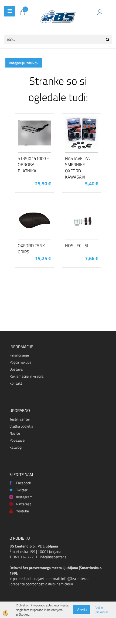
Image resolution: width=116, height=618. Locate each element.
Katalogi (15, 447)
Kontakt (15, 383)
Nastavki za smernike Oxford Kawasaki (77, 167)
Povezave (17, 440)
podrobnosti (35, 584)
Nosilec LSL (77, 245)
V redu (82, 609)
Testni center (19, 419)
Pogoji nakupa (20, 362)
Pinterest (23, 504)
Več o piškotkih (101, 609)
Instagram (24, 497)
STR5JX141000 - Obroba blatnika (33, 164)
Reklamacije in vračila (26, 376)
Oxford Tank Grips (31, 248)
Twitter (22, 490)
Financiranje (19, 355)
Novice (14, 433)
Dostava (16, 369)
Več (34, 142)
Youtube (22, 511)
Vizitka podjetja (21, 426)
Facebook (23, 483)
